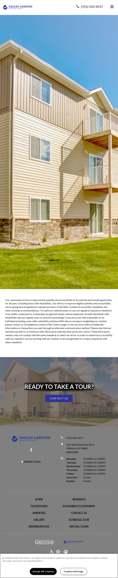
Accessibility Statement (79, 505)
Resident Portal (32, 461)
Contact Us (79, 512)
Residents (79, 499)
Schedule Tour (79, 519)
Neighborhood (39, 526)
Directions (72, 452)
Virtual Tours (79, 526)
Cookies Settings (73, 571)
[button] (90, 6)
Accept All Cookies (43, 571)
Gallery (39, 519)
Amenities (39, 512)
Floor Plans (39, 505)
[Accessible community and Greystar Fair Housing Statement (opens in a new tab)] (52, 552)
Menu (111, 6)
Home (39, 499)
